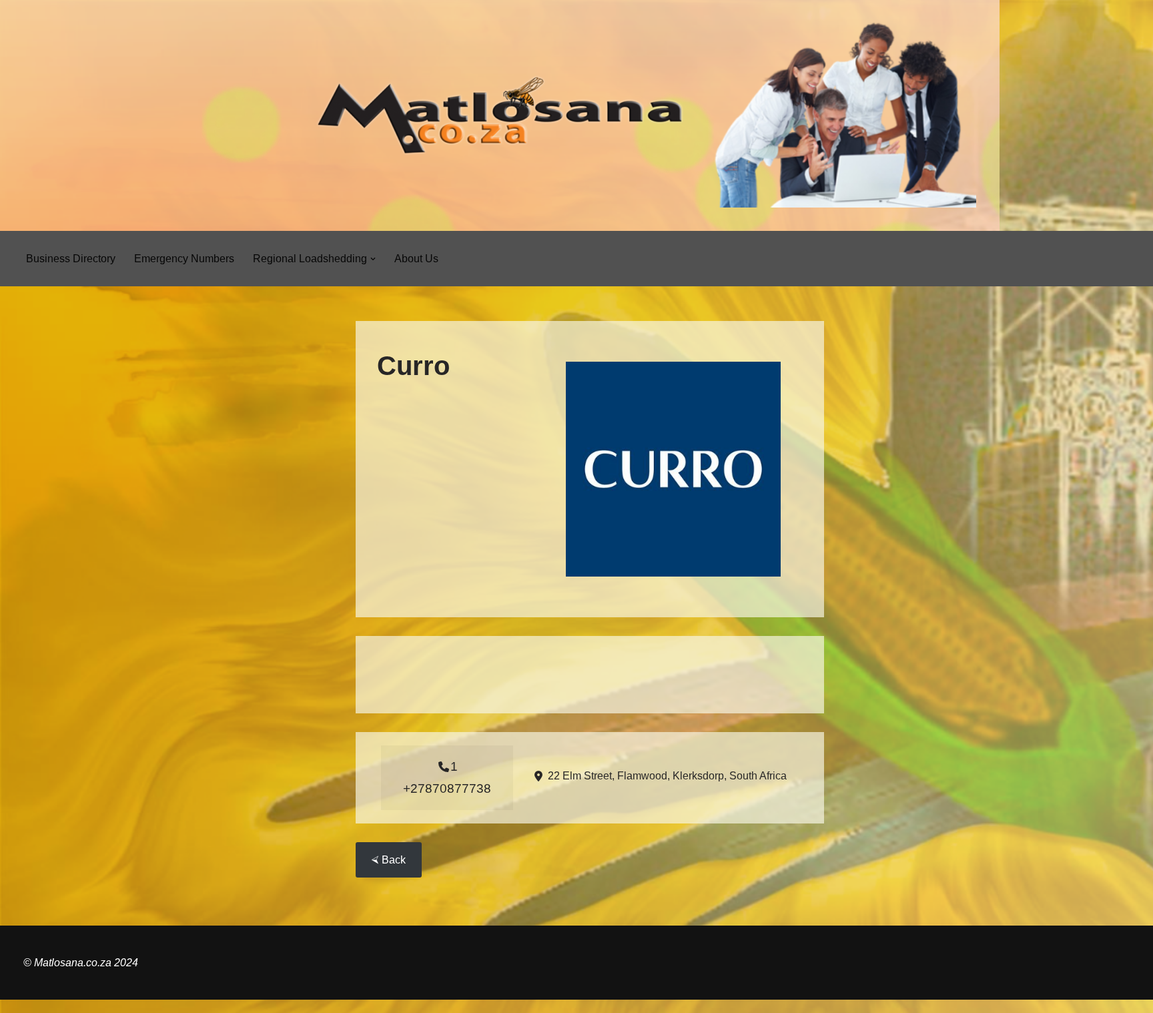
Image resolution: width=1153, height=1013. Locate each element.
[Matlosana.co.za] (500, 115)
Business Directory (70, 258)
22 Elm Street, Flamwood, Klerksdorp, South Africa (667, 775)
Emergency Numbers (184, 258)
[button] (373, 259)
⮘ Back (388, 860)
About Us (416, 258)
